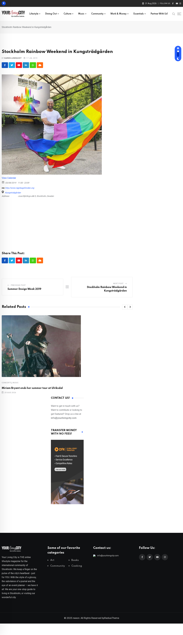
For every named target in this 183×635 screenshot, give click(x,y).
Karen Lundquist (12, 58)
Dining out (51, 14)
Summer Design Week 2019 (24, 289)
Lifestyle (33, 14)
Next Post (118, 284)
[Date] (3, 182)
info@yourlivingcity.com (108, 555)
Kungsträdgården (13, 192)
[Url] (3, 187)
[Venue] (3, 192)
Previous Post (18, 285)
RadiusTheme (111, 618)
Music (81, 14)
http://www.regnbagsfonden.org (19, 188)
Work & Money (118, 14)
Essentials (138, 14)
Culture (67, 14)
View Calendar (9, 178)
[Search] (173, 13)
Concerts (7, 383)
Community (97, 14)
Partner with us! (159, 14)
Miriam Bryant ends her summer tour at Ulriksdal (32, 388)
